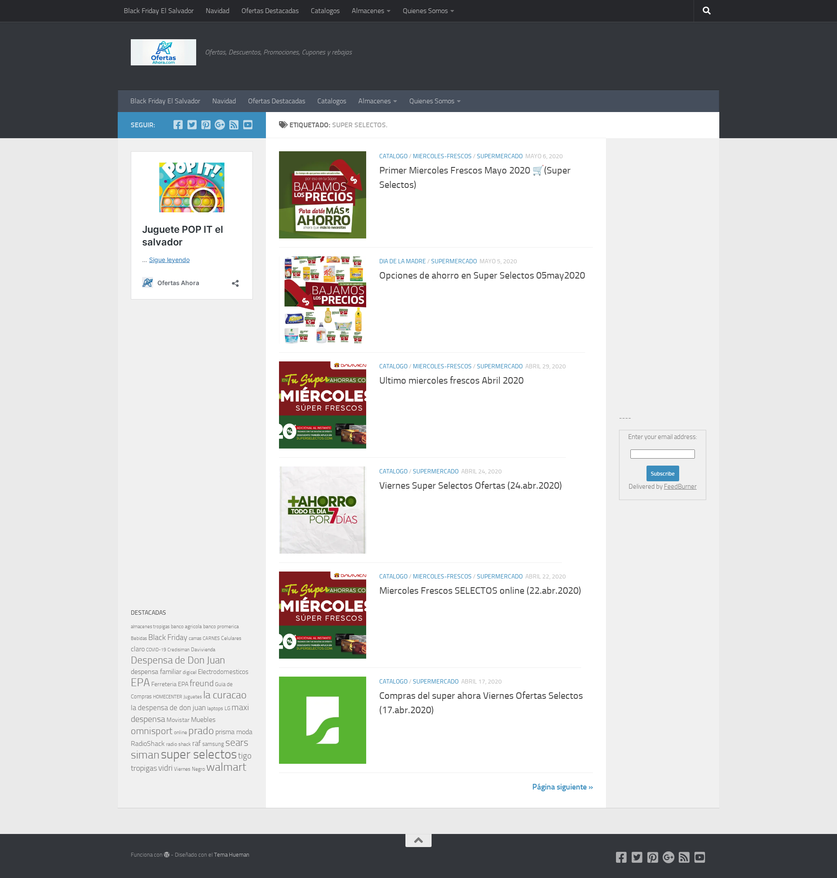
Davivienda (203, 650)
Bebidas (139, 638)
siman (145, 755)
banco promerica (221, 626)
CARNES (211, 638)
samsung (213, 744)
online (180, 732)
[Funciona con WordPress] (167, 855)
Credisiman (178, 650)
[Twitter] (192, 124)
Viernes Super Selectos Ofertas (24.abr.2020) (470, 485)
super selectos (199, 754)
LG (227, 708)
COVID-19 (156, 650)
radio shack (178, 744)
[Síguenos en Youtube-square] (247, 124)
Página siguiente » (562, 787)
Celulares (231, 638)
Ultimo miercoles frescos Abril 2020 (451, 380)
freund (202, 683)
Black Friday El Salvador (159, 11)
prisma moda (233, 732)
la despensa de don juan (168, 707)
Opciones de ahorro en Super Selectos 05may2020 (482, 275)
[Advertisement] (662, 54)
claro (138, 649)
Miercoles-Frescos (442, 156)
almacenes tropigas (150, 627)
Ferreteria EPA (169, 684)
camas (195, 638)
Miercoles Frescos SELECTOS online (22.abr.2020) (480, 590)
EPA (140, 682)
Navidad (217, 11)
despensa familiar (156, 671)
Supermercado (500, 156)
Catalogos (325, 11)
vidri (165, 768)
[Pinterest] (206, 124)
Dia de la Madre (402, 261)
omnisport (152, 731)
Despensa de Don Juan (178, 660)
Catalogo (393, 156)
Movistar (178, 720)
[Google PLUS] (219, 124)
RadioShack (148, 743)
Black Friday (167, 637)
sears (236, 743)
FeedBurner (680, 486)
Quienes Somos (425, 11)
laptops (215, 708)
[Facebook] (178, 124)
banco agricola (186, 626)
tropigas (144, 768)
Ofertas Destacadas (270, 11)
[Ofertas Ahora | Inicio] (163, 52)
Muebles (203, 719)
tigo (245, 756)
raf (196, 743)
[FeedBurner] (233, 124)
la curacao (225, 695)
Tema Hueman (231, 854)
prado (201, 731)
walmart (226, 767)
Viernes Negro (189, 769)
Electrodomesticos (223, 672)
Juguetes (193, 697)
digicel (190, 672)
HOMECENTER (167, 697)
